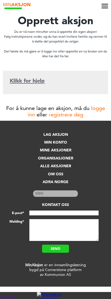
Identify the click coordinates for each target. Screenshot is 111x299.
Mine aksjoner (55, 150)
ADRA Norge (55, 182)
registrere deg (66, 114)
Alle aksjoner (55, 166)
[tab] (55, 81)
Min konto (55, 142)
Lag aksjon (55, 135)
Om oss (55, 174)
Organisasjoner (55, 158)
